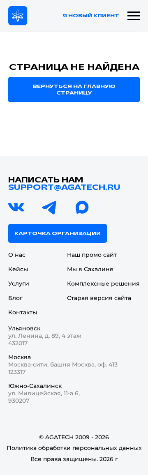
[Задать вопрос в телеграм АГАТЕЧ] (49, 207)
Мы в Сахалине (90, 269)
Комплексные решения (103, 283)
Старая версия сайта (99, 298)
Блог (15, 298)
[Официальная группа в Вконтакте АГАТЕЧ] (16, 207)
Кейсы (18, 269)
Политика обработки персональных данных (74, 448)
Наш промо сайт (92, 254)
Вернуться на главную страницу (74, 89)
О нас (16, 254)
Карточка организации (57, 233)
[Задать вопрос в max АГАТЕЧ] (82, 207)
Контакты (22, 312)
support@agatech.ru (64, 187)
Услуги (18, 283)
